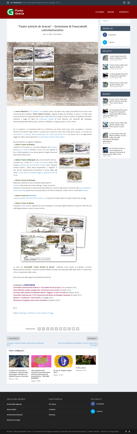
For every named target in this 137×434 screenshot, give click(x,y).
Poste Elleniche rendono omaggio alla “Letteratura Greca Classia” (36, 290)
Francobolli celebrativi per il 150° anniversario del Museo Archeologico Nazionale (41, 295)
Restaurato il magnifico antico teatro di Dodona (30, 300)
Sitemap (52, 415)
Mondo (44, 313)
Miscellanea (58, 34)
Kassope (16, 185)
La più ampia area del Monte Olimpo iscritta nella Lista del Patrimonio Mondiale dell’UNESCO (114, 137)
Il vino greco (81, 368)
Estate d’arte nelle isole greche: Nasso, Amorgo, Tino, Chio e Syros (118, 101)
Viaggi (51, 313)
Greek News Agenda (14, 404)
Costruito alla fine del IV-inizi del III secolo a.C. (29, 198)
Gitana (24, 206)
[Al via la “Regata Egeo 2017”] (64, 361)
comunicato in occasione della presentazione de (30, 134)
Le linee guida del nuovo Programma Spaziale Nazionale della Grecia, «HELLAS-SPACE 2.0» (115, 113)
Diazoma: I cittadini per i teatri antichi (26, 298)
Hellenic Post (38, 111)
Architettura (32, 313)
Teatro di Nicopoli (41, 162)
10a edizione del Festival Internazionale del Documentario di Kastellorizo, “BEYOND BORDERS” (40, 374)
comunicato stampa (46, 119)
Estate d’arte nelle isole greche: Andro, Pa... (118, 66)
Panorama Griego (13, 420)
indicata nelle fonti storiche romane (32, 165)
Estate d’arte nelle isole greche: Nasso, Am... (118, 84)
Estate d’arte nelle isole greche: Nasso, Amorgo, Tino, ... (41, 3)
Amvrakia (32, 195)
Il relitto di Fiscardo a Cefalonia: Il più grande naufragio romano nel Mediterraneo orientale (18, 373)
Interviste (124, 12)
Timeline (52, 409)
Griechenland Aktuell (14, 415)
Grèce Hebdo (11, 409)
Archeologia (22, 313)
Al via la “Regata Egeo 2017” (63, 371)
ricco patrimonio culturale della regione (51, 137)
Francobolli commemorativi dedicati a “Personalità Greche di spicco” (37, 287)
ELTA (30, 111)
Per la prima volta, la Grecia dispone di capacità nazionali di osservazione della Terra (114, 151)
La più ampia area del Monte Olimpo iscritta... (119, 57)
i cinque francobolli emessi (57, 134)
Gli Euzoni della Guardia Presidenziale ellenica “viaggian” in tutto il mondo (39, 292)
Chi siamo (99, 12)
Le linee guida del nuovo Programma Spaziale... (119, 75)
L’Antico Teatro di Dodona (25, 144)
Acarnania (84, 190)
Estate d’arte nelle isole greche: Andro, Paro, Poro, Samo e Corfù (118, 125)
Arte (39, 313)
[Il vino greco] (86, 360)
